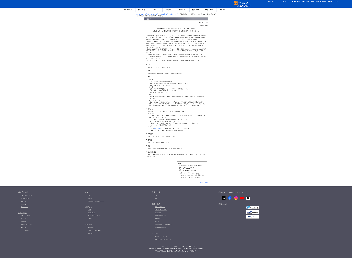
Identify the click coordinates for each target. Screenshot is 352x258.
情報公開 (157, 221)
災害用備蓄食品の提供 (160, 227)
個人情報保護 (158, 213)
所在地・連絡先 (25, 198)
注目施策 (222, 10)
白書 (89, 195)
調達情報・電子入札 (160, 207)
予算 (156, 195)
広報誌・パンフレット (26, 224)
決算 (156, 198)
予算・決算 (195, 10)
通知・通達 (91, 233)
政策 (154, 10)
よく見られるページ (273, 1)
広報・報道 (22, 213)
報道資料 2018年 (173, 14)
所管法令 (182, 10)
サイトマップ (160, 246)
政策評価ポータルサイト (161, 236)
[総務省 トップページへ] (242, 4)
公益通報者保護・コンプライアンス (163, 224)
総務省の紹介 (128, 10)
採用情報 (23, 201)
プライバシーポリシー (172, 246)
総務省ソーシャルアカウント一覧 (231, 192)
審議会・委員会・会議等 (94, 215)
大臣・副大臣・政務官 (26, 195)
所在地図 (200, 248)
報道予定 (23, 221)
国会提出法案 (91, 227)
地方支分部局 (154, 14)
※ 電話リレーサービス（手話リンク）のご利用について (183, 250)
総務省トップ (139, 14)
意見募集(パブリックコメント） (96, 201)
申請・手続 (209, 10)
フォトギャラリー (25, 230)
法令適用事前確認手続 (160, 215)
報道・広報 (141, 10)
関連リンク (223, 204)
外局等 (89, 210)
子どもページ (24, 207)
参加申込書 (157, 128)
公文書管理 (157, 218)
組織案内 (168, 10)
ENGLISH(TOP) (296, 1)
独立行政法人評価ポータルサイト (163, 239)
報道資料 (23, 218)
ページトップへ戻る (204, 182)
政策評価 (155, 233)
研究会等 (90, 218)
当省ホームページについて (188, 246)
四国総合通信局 (164, 14)
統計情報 (90, 198)
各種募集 (23, 204)
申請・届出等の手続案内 (161, 210)
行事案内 (23, 227)
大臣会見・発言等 (25, 215)
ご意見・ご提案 (285, 1)
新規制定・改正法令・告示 (94, 230)
